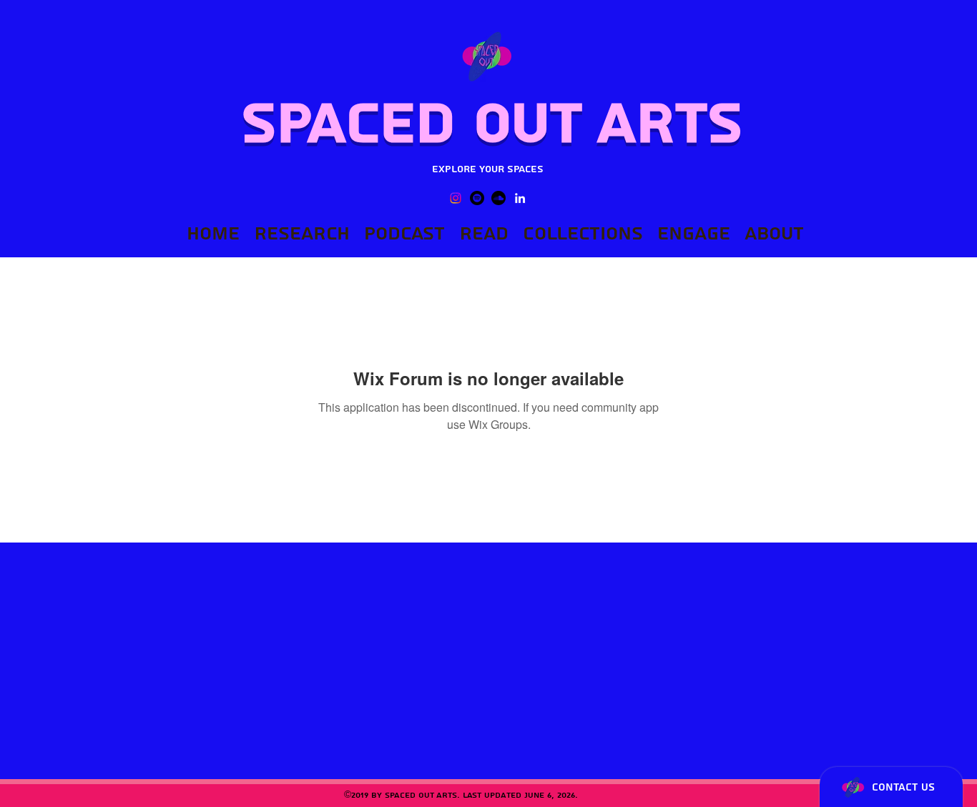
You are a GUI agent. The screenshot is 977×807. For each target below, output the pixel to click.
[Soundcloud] (498, 198)
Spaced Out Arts (491, 123)
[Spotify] (477, 198)
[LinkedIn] (520, 198)
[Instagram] (455, 198)
